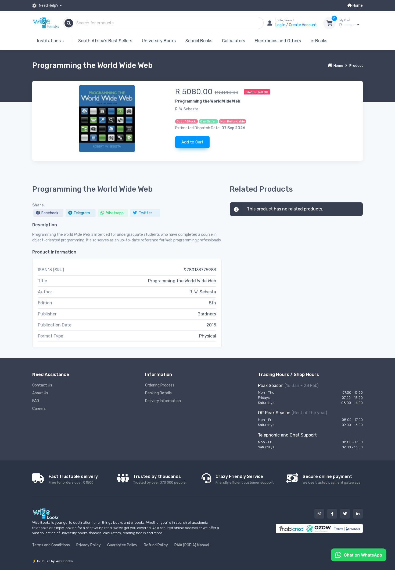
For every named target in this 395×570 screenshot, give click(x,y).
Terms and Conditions (51, 545)
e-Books (319, 40)
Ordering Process (159, 385)
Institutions (49, 40)
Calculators (233, 40)
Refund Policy (156, 545)
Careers (39, 408)
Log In (280, 25)
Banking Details (158, 393)
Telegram (82, 213)
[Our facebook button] (332, 514)
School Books (198, 40)
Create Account (303, 25)
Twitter (145, 213)
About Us (40, 393)
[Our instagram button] (319, 514)
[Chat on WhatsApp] (358, 554)
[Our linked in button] (358, 514)
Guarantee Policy (122, 545)
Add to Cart (192, 142)
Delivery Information (163, 401)
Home (357, 5)
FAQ (35, 401)
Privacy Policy (88, 545)
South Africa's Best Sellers (105, 40)
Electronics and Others (278, 40)
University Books (159, 40)
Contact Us (42, 385)
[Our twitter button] (345, 514)
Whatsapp (114, 213)
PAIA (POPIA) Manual (191, 545)
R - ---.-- (347, 23)
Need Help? (48, 5)
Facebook (49, 213)
